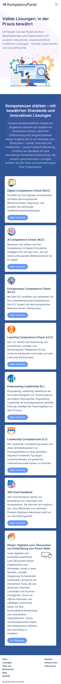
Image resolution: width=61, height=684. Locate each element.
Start (4, 659)
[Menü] (57, 4)
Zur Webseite (17, 640)
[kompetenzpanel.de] (23, 5)
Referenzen (8, 669)
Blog (4, 672)
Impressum (50, 666)
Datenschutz (51, 662)
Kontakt (6, 676)
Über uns (6, 666)
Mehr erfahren (17, 217)
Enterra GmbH (17, 681)
